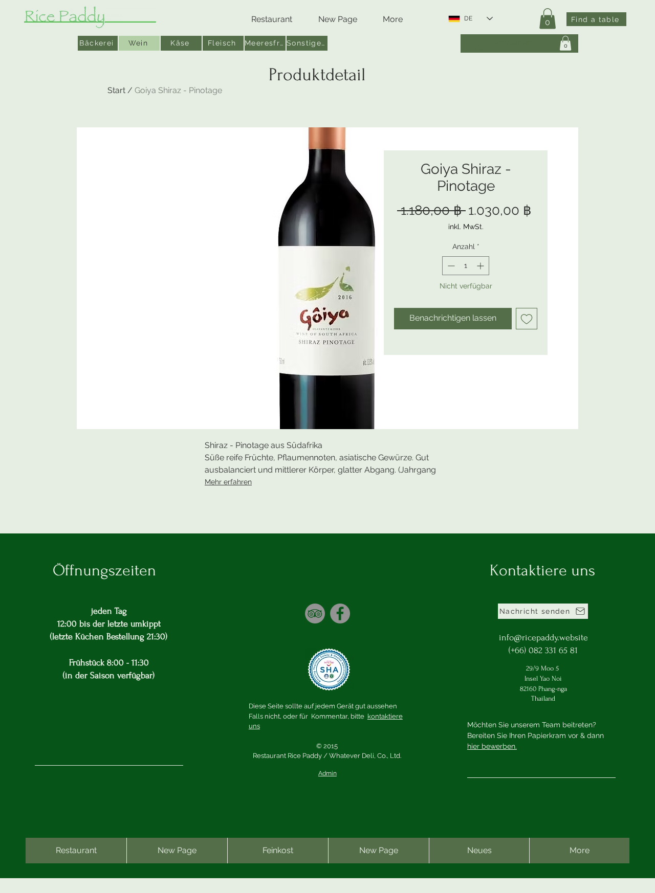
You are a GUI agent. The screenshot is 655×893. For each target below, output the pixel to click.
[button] (547, 18)
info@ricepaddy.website (543, 637)
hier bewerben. (492, 746)
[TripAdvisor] (315, 613)
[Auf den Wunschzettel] (526, 318)
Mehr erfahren (228, 482)
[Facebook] (340, 613)
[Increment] (481, 266)
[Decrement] (450, 266)
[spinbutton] (465, 266)
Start (116, 90)
